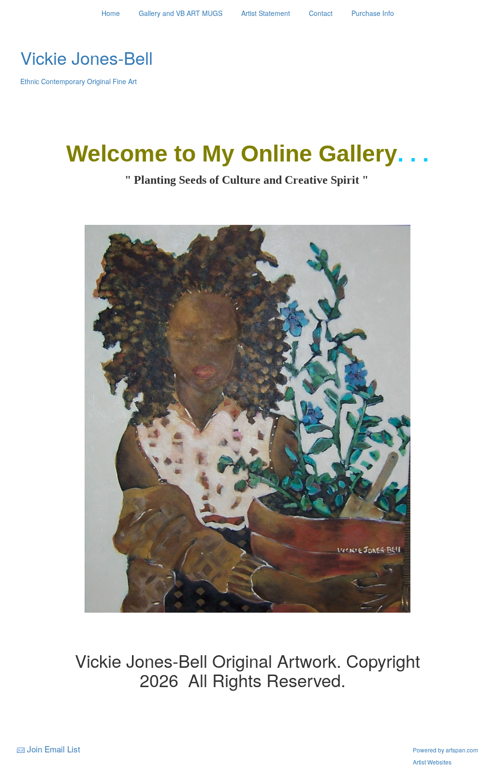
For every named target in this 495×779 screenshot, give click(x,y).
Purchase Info (372, 13)
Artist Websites (432, 762)
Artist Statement (265, 13)
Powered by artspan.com (445, 750)
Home (111, 13)
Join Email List (53, 749)
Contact (321, 13)
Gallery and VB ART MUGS (180, 13)
